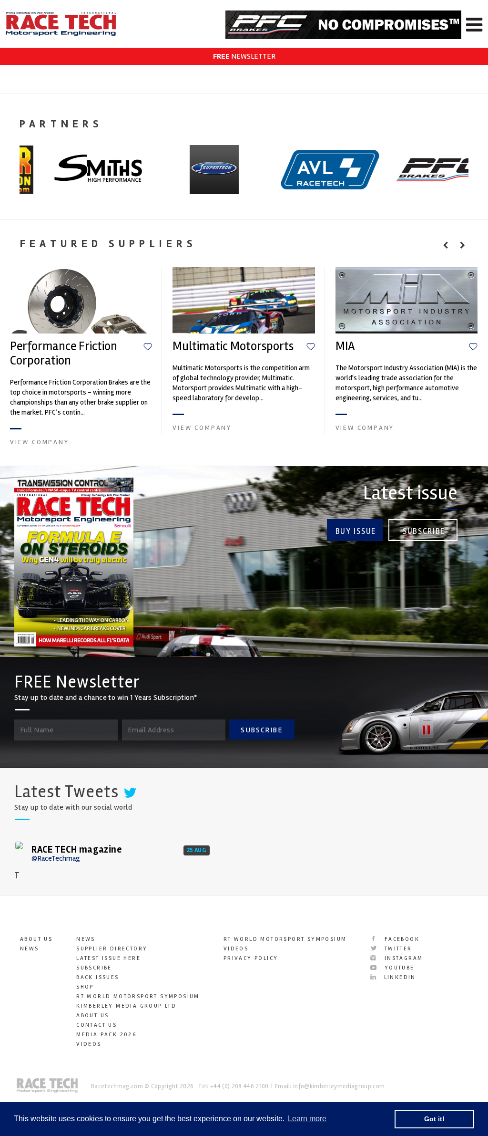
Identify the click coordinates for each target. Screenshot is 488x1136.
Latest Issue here (108, 958)
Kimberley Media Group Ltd (126, 1006)
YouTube (398, 967)
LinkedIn (398, 977)
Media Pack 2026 (106, 1034)
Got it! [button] (434, 1119)
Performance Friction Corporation (63, 353)
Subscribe (424, 531)
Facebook (400, 939)
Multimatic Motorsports (233, 346)
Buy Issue (356, 531)
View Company (39, 442)
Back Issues (97, 977)
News (29, 948)
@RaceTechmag (55, 858)
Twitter (397, 948)
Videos (88, 1044)
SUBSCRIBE (262, 730)
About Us (36, 939)
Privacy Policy (251, 958)
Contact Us (96, 1025)
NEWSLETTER (244, 56)
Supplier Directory (111, 948)
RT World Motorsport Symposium (138, 996)
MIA (345, 346)
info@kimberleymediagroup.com (339, 1086)
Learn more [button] (307, 1119)
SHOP (85, 986)
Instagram (402, 958)
